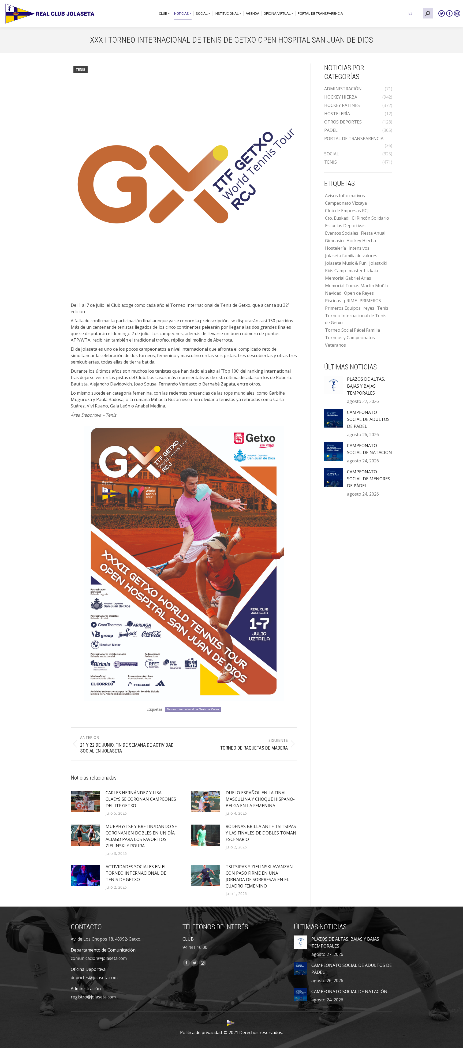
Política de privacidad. (201, 1032)
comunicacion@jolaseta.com (99, 958)
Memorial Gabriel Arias (348, 278)
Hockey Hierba (361, 241)
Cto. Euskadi (337, 218)
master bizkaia (363, 271)
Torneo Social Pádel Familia (352, 330)
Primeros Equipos (343, 308)
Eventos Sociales (341, 233)
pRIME (350, 301)
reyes (368, 308)
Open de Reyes (359, 293)
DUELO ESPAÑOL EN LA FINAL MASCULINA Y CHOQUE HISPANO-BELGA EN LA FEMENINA (260, 799)
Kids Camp (335, 271)
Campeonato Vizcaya (346, 203)
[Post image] (85, 801)
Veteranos (335, 345)
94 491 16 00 (194, 947)
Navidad (333, 293)
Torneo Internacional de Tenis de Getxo (193, 709)
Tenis (382, 308)
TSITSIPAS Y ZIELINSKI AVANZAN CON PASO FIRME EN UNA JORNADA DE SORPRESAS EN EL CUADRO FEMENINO (259, 876)
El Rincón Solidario (370, 218)
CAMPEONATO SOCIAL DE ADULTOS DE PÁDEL (368, 419)
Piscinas (333, 301)
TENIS (80, 70)
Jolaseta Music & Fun (346, 263)
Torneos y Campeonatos (350, 337)
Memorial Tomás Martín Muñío (356, 286)
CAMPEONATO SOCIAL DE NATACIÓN (369, 449)
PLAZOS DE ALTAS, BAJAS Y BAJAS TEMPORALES (366, 386)
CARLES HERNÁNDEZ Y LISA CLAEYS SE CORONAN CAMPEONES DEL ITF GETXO (141, 799)
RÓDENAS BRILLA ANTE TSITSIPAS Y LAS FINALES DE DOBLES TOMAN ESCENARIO (261, 833)
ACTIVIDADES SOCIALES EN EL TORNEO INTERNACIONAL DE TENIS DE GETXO (136, 873)
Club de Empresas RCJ (347, 211)
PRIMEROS (370, 301)
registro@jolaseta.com (93, 997)
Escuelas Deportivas (345, 226)
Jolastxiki (378, 263)
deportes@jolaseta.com (94, 977)
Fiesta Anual (373, 233)
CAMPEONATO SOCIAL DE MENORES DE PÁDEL (368, 479)
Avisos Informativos (345, 196)
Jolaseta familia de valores (351, 256)
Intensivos (359, 248)
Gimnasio (334, 241)
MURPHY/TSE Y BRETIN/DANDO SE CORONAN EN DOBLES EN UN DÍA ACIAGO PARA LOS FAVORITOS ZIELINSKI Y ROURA (141, 836)
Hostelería (335, 248)
